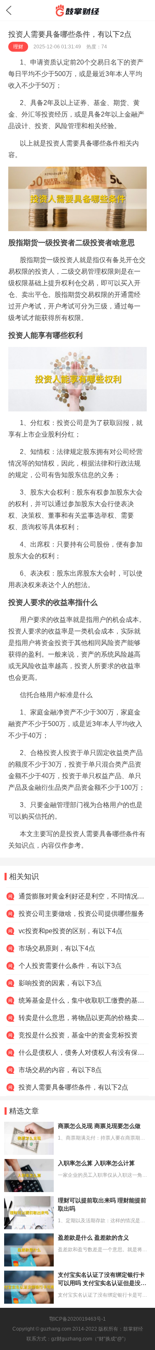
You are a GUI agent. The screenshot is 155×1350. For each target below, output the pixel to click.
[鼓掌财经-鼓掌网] (77, 10)
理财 (18, 47)
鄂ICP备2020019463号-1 (77, 1319)
